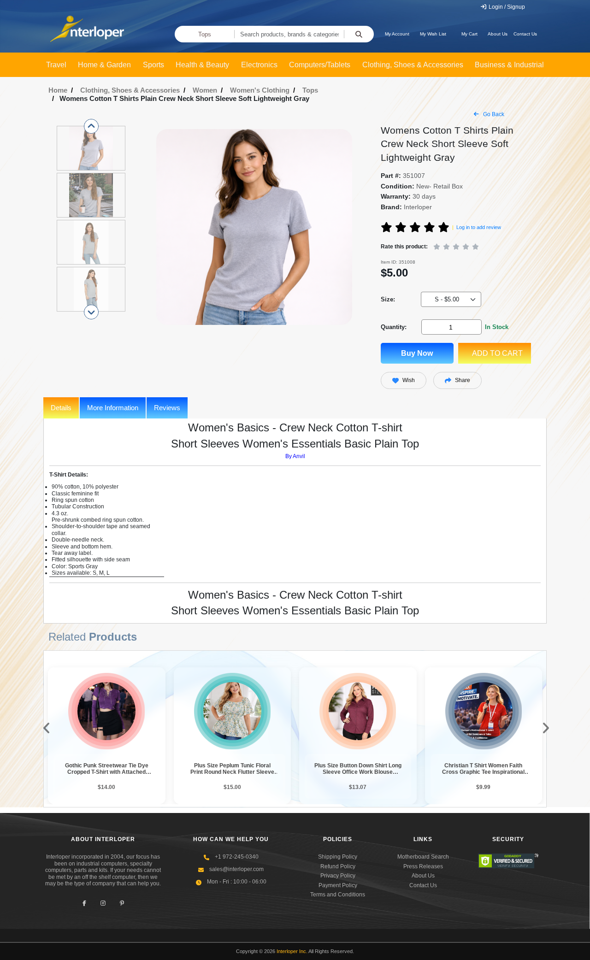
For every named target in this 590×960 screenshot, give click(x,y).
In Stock (496, 327)
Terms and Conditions (337, 894)
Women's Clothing (259, 90)
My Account (397, 33)
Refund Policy (337, 866)
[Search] (359, 34)
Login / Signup (506, 7)
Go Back (493, 114)
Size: (388, 299)
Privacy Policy (337, 875)
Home (57, 90)
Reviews (167, 408)
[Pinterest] (122, 903)
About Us (497, 33)
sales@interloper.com (236, 869)
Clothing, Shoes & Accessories (130, 90)
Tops (204, 34)
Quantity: (394, 327)
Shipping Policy (337, 857)
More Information (112, 408)
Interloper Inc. (292, 951)
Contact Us (525, 33)
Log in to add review (478, 227)
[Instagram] (103, 903)
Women (205, 90)
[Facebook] (84, 903)
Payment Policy (338, 885)
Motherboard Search (423, 857)
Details (61, 408)
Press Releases (423, 866)
